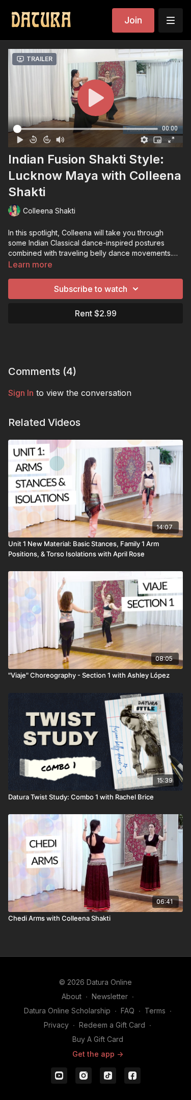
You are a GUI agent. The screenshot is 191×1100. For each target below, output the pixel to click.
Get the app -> (97, 1054)
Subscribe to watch (90, 289)
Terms (155, 1010)
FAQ (127, 1010)
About (71, 996)
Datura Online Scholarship (67, 1010)
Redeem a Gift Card (112, 1025)
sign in (21, 393)
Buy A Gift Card (97, 1039)
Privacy (56, 1025)
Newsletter (110, 996)
